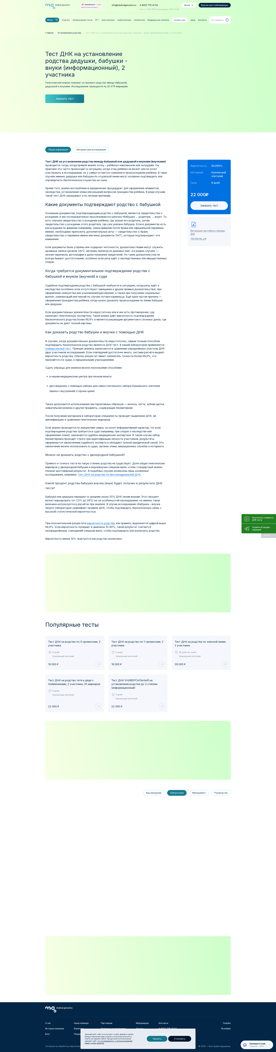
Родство (66, 20)
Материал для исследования (91, 149)
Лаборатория (177, 793)
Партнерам (106, 1023)
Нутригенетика (124, 20)
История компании (54, 1028)
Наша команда (81, 1023)
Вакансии (78, 1028)
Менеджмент (199, 793)
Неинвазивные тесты (82, 20)
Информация (142, 1023)
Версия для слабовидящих (214, 5)
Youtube (227, 1023)
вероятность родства (101, 523)
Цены (193, 20)
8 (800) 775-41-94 (149, 5)
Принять (157, 1038)
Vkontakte (226, 1028)
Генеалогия (139, 20)
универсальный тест (58, 348)
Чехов (187, 5)
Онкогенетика (108, 20)
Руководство (221, 793)
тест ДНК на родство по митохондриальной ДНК (109, 474)
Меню (50, 20)
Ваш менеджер (153, 793)
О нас (48, 1023)
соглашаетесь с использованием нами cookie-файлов (108, 1042)
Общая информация (58, 149)
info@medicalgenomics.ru (124, 5)
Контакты (202, 20)
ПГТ (97, 20)
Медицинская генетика (158, 20)
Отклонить (179, 1038)
